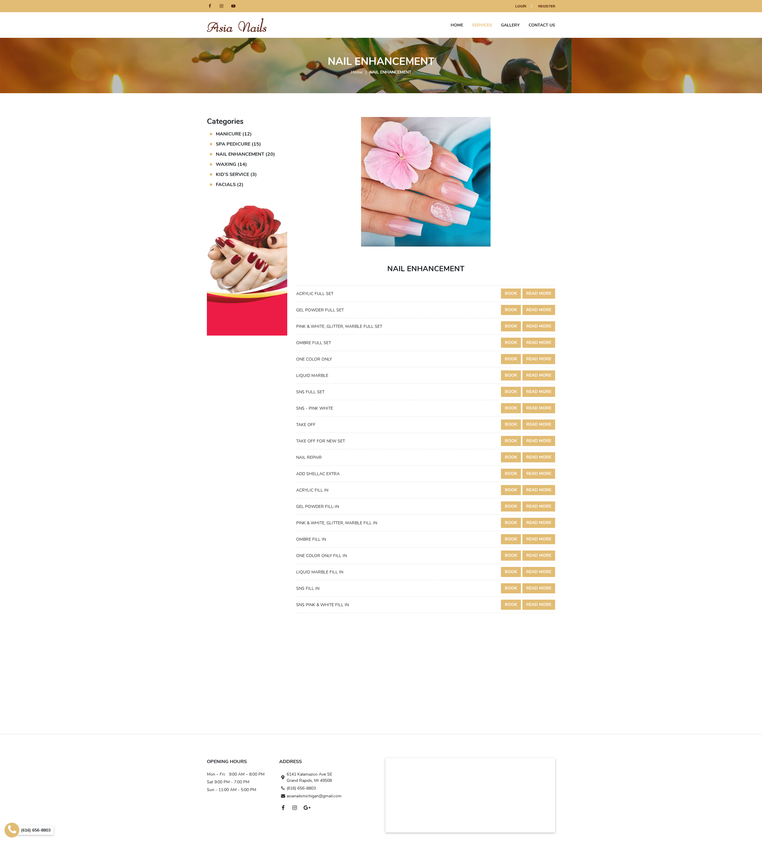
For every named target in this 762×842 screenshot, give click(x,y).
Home (457, 25)
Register (546, 6)
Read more (538, 293)
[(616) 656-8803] (11, 830)
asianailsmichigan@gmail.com (314, 796)
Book (511, 293)
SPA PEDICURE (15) (238, 144)
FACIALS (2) (229, 184)
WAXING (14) (231, 164)
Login (520, 6)
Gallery (510, 25)
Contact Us (542, 25)
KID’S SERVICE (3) (236, 174)
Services (482, 25)
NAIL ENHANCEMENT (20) (245, 154)
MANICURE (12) (234, 134)
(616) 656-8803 (301, 788)
